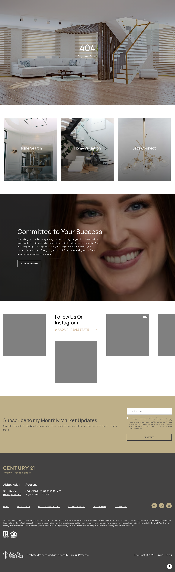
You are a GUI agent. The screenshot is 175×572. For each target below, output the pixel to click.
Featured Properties (49, 506)
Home (6, 506)
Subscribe (149, 437)
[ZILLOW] (169, 505)
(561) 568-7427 (10, 490)
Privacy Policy (139, 428)
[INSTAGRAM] (154, 505)
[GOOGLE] (161, 505)
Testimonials (99, 506)
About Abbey (23, 506)
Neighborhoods (76, 506)
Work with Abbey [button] (29, 263)
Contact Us (121, 507)
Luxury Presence (79, 555)
